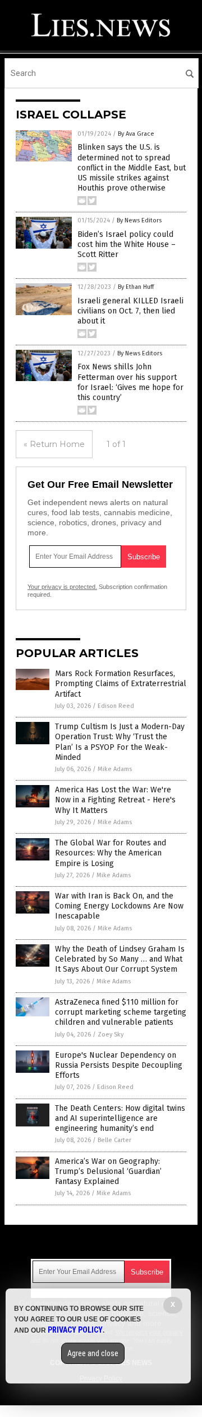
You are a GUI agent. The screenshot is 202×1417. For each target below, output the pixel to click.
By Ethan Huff (136, 287)
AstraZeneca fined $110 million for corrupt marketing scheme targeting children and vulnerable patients (120, 1012)
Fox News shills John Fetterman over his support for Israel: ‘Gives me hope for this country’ (130, 382)
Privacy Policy (75, 1329)
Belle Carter (114, 1140)
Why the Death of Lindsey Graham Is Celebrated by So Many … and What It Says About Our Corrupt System (120, 959)
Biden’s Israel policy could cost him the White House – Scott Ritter (126, 244)
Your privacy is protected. (62, 586)
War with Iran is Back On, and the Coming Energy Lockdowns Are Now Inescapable (119, 906)
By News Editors (139, 220)
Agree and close (92, 1353)
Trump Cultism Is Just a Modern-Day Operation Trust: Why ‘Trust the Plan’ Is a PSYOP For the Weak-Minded (120, 742)
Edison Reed (116, 706)
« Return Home (54, 444)
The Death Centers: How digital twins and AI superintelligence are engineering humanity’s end (120, 1118)
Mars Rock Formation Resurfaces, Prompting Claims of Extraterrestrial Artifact (120, 683)
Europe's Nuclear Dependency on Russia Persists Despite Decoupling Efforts (118, 1065)
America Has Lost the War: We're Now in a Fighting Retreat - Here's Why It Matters (115, 800)
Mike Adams (115, 769)
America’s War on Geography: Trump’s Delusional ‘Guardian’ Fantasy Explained (108, 1171)
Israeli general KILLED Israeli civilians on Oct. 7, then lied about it (130, 311)
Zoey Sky (110, 1034)
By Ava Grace (136, 133)
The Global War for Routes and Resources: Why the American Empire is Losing (110, 853)
